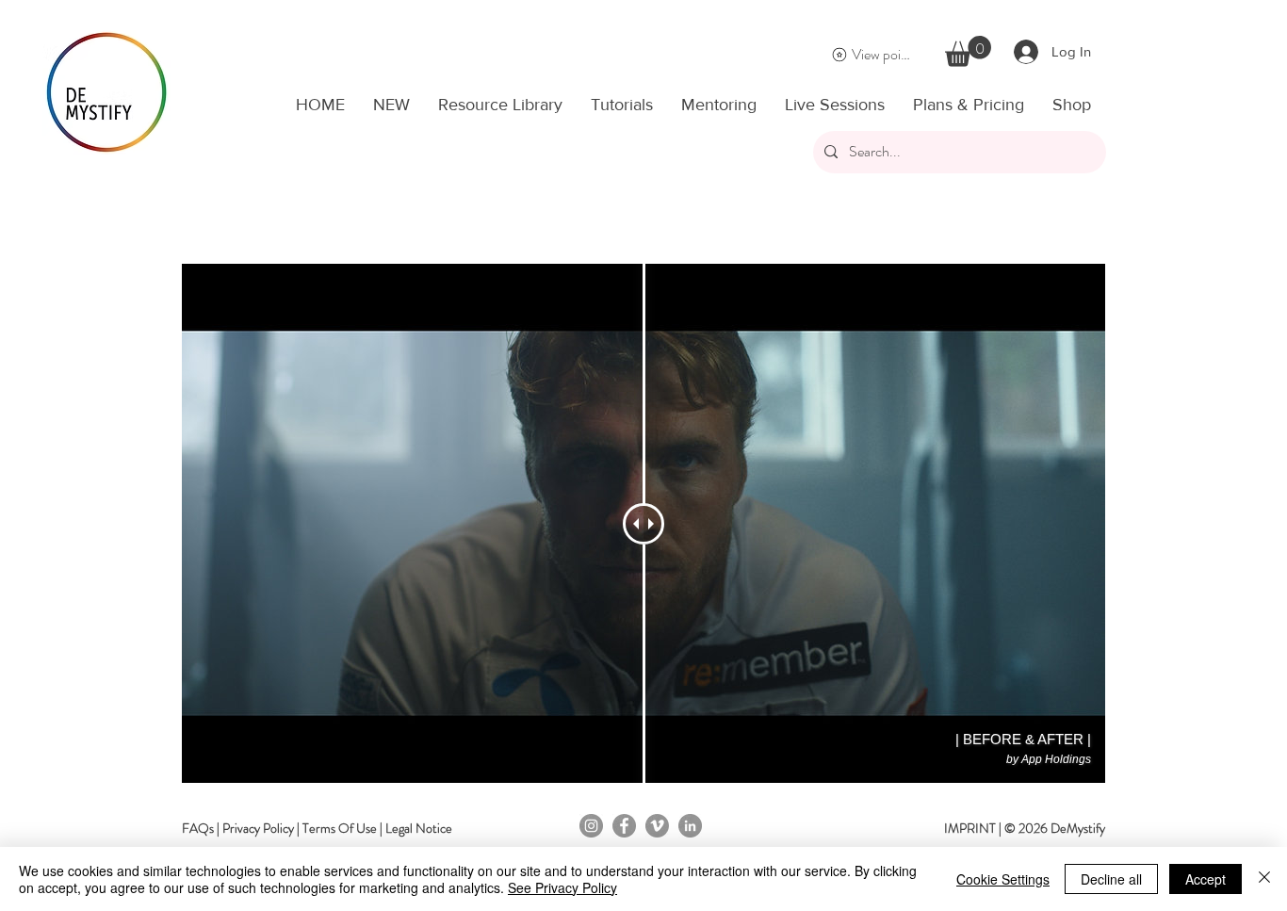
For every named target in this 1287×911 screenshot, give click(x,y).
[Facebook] (624, 826)
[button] (968, 51)
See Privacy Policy (562, 887)
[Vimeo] (657, 826)
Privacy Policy (258, 828)
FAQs (198, 828)
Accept (1205, 879)
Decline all (1111, 879)
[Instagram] (591, 826)
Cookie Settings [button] (1003, 879)
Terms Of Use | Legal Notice (377, 828)
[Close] (1264, 879)
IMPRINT (970, 828)
